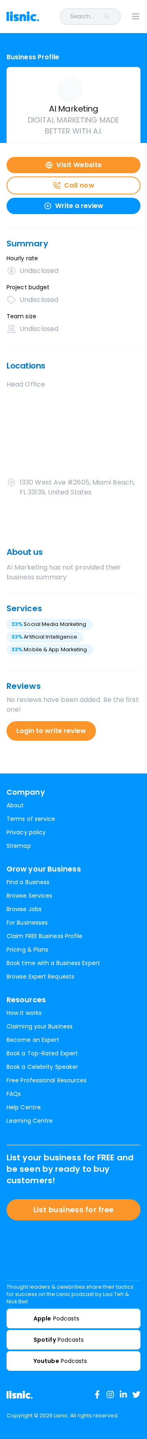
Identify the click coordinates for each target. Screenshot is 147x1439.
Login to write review (51, 730)
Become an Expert (33, 1040)
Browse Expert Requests (40, 976)
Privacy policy (26, 832)
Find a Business (28, 882)
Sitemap (19, 846)
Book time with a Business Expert (53, 963)
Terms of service (31, 819)
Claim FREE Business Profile (44, 936)
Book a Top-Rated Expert (42, 1053)
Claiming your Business (40, 1026)
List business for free (73, 1209)
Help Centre (24, 1107)
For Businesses (27, 922)
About (15, 805)
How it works (24, 1013)
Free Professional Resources (47, 1080)
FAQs (14, 1094)
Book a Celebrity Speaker (42, 1067)
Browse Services (29, 896)
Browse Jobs (24, 909)
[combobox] (85, 16)
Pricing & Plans (27, 949)
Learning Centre (30, 1121)
